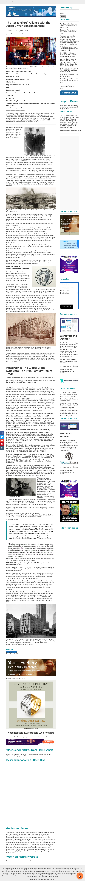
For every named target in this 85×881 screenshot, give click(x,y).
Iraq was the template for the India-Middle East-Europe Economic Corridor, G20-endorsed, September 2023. (69, 62)
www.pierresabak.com (28, 861)
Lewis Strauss (43, 262)
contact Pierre (10, 852)
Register (81, 2)
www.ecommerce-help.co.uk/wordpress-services (67, 371)
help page (31, 849)
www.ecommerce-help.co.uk (69, 366)
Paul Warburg (42, 260)
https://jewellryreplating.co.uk (15, 678)
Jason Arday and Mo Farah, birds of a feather (69, 79)
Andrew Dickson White (21, 289)
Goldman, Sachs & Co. (16, 256)
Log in (75, 2)
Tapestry (63, 407)
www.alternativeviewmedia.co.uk (70, 130)
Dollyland (71, 407)
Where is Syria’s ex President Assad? (69, 399)
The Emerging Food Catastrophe (66, 85)
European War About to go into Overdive (68, 30)
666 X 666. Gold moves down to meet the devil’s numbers (68, 54)
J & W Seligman (43, 254)
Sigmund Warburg (15, 263)
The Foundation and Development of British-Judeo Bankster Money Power (30, 378)
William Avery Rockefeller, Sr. (19, 170)
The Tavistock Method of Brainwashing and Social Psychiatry (30, 429)
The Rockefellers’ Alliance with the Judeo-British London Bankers (28, 24)
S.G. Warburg (33, 263)
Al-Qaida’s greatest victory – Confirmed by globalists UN (69, 47)
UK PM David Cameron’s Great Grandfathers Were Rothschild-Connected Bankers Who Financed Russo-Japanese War (30, 381)
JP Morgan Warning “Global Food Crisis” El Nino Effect (69, 69)
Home (2, 2)
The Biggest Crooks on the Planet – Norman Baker (68, 24)
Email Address (65, 291)
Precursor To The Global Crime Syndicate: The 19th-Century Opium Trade (29, 371)
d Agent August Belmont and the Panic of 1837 (32, 416)
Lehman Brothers (31, 256)
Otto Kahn (34, 260)
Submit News (16, 2)
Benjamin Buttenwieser (31, 262)
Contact (8, 2)
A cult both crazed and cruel (69, 74)
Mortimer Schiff (18, 262)
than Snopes (24, 223)
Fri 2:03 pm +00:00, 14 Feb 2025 (18, 31)
